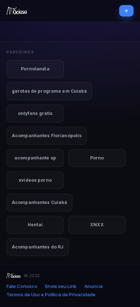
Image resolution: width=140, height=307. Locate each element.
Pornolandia (35, 68)
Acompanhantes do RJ (38, 247)
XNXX (96, 224)
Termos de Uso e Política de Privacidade (50, 294)
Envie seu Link (60, 286)
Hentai (35, 224)
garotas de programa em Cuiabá (49, 91)
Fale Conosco (21, 286)
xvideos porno (35, 180)
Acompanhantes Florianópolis (46, 135)
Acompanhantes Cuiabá (39, 202)
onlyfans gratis (35, 113)
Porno (97, 158)
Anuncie (93, 286)
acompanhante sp (35, 158)
